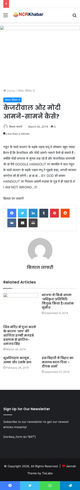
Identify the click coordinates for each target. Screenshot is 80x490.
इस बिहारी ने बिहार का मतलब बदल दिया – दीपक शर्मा (58, 362)
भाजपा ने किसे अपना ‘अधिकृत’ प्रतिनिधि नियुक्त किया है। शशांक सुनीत (58, 301)
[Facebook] (11, 213)
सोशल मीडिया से (26, 90)
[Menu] (5, 17)
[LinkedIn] (33, 213)
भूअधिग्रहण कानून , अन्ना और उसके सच (17, 360)
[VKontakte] (11, 222)
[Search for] (74, 17)
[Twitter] (22, 213)
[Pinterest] (54, 213)
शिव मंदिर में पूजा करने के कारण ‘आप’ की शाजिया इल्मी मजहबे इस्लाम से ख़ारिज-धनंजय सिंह (19, 335)
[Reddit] (65, 213)
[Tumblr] (43, 213)
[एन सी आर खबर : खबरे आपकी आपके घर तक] (29, 15)
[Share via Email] (22, 222)
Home (10, 90)
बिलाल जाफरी (15, 126)
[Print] (33, 222)
